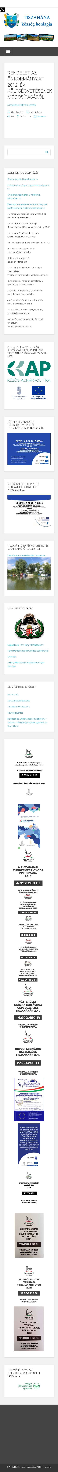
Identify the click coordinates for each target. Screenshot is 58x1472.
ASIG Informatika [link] (44, 1467)
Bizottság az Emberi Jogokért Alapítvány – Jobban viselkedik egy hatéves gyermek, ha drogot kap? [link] (27, 722)
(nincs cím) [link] (12, 694)
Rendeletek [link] (41, 117)
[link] (2, 9)
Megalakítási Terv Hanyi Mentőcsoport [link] (25, 645)
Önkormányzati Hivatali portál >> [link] (22, 179)
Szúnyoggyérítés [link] (15, 713)
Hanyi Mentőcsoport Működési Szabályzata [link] (27, 651)
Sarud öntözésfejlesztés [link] (18, 701)
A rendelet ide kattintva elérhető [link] (21, 105)
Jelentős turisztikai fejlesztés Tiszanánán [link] (26, 555)
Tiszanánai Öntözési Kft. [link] (18, 706)
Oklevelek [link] (11, 657)
